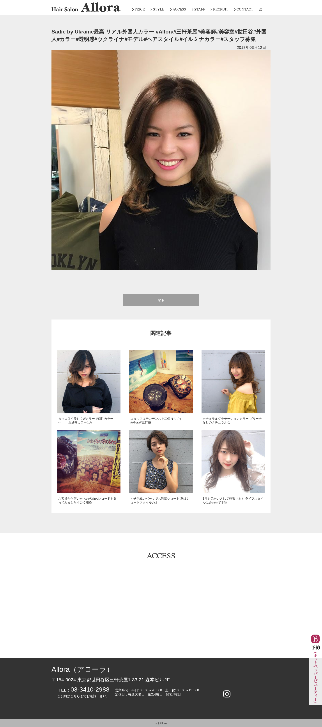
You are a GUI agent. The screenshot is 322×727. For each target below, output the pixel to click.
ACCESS (179, 9)
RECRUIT (220, 9)
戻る (161, 300)
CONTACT (244, 9)
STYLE (158, 9)
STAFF (199, 9)
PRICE (139, 9)
